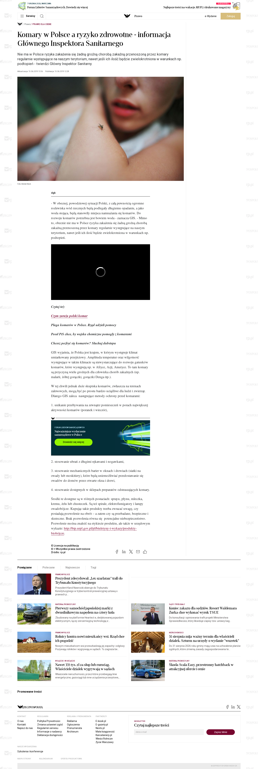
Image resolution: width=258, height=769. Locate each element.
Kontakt (21, 724)
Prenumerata (74, 728)
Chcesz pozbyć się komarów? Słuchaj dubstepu (83, 343)
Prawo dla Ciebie (41, 24)
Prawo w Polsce (62, 574)
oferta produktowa (71, 759)
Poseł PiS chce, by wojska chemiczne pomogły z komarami (91, 334)
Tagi (93, 567)
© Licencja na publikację (65, 545)
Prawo (138, 16)
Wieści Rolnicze (104, 738)
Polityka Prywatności (48, 721)
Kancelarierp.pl (104, 735)
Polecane (48, 567)
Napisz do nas (25, 728)
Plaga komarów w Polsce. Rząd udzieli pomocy (83, 324)
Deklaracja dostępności (50, 735)
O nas (20, 721)
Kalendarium (46, 759)
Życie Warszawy (105, 742)
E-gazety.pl (102, 724)
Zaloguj (231, 16)
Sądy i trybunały (177, 604)
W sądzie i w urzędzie (65, 661)
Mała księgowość (105, 731)
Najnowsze (72, 567)
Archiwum (72, 731)
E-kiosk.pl (101, 721)
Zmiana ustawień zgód (50, 724)
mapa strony (24, 759)
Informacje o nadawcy (49, 731)
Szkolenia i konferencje (30, 751)
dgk (53, 192)
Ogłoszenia (73, 724)
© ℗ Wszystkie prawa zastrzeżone (70, 549)
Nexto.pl (100, 728)
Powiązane (24, 567)
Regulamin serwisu (47, 728)
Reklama (72, 721)
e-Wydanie (211, 16)
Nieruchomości (176, 633)
